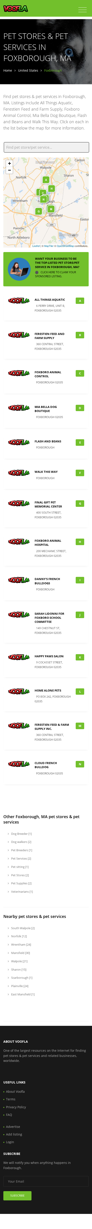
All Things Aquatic (50, 300)
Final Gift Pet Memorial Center (48, 504)
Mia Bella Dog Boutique (46, 409)
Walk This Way (46, 472)
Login (10, 1142)
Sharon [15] (18, 969)
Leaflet (36, 246)
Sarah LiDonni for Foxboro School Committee (49, 618)
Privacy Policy (16, 1107)
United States (28, 70)
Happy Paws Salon (49, 656)
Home (7, 70)
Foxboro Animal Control (48, 374)
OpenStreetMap (65, 246)
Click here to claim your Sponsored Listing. (55, 274)
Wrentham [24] (20, 944)
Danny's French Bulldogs (47, 581)
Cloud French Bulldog (46, 765)
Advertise (13, 1126)
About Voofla (15, 1091)
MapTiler (49, 246)
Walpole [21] (18, 961)
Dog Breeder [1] (21, 834)
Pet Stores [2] (19, 875)
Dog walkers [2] (20, 842)
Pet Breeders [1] (21, 850)
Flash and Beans (48, 441)
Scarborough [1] (21, 978)
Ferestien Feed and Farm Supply (50, 336)
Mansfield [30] (20, 953)
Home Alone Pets (48, 690)
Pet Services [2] (20, 858)
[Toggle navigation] (82, 10)
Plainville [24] (19, 986)
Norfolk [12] (18, 936)
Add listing (14, 1134)
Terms (10, 1099)
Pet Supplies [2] (20, 883)
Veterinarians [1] (21, 892)
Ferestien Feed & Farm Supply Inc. (52, 727)
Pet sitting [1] (19, 867)
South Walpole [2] (22, 928)
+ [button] (9, 163)
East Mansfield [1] (22, 994)
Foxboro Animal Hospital (48, 543)
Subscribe (17, 1195)
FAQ (9, 1115)
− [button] (9, 170)
